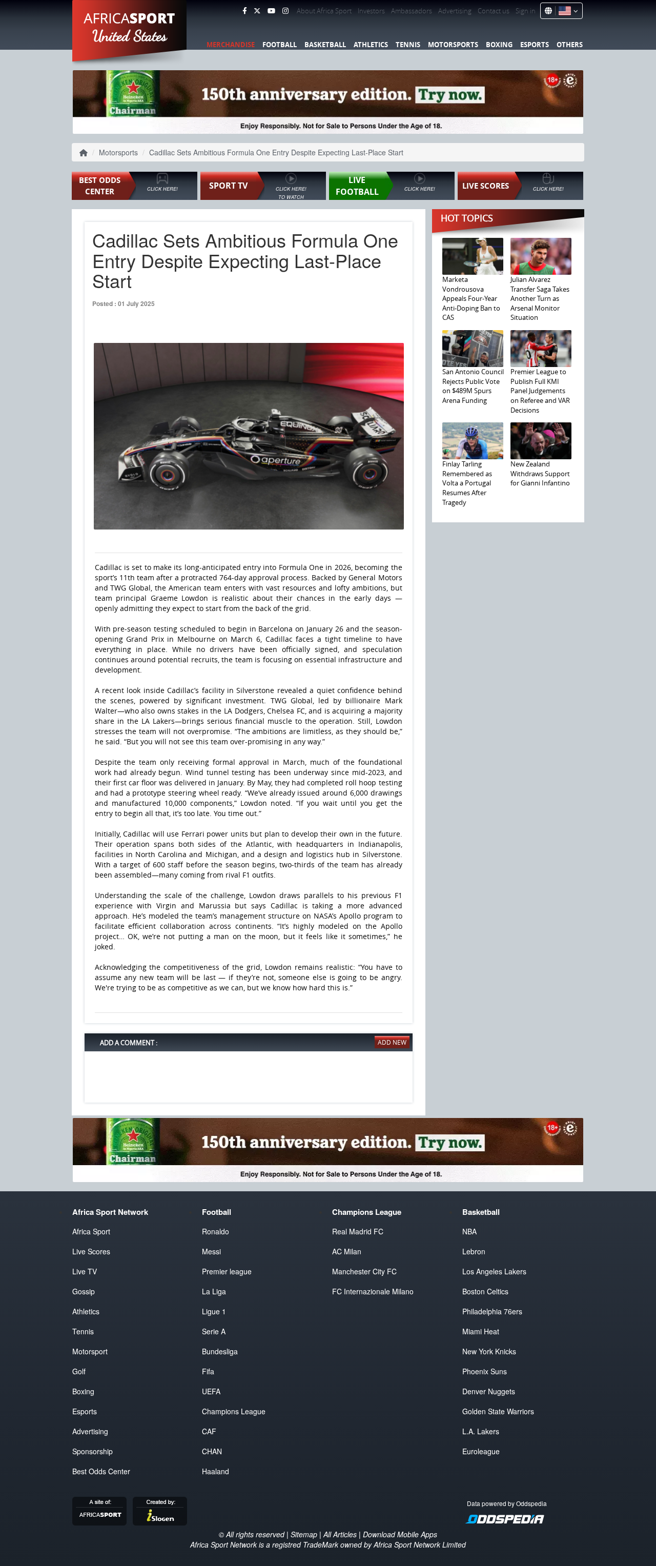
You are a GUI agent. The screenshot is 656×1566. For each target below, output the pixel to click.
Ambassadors (411, 10)
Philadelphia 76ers (492, 1311)
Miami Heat (480, 1331)
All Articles (340, 1534)
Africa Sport (91, 1231)
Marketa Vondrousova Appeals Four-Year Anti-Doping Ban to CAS (471, 298)
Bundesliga (220, 1351)
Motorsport (90, 1351)
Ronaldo (215, 1231)
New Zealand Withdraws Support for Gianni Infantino (540, 473)
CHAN (212, 1451)
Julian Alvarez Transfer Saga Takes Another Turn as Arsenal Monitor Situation (539, 298)
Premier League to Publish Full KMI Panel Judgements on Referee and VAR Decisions (540, 390)
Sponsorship (92, 1451)
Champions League (233, 1411)
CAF (209, 1431)
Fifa (208, 1371)
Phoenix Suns (484, 1371)
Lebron (473, 1251)
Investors (371, 10)
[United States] (566, 10)
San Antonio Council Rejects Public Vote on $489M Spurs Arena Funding (473, 386)
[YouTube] (271, 11)
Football (279, 44)
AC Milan (346, 1251)
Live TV (84, 1271)
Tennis (408, 44)
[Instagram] (285, 11)
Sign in (526, 10)
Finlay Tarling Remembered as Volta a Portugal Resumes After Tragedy (467, 482)
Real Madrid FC (357, 1231)
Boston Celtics (485, 1291)
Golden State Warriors (498, 1411)
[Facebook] (244, 11)
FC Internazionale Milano (373, 1291)
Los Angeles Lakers (494, 1271)
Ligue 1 (214, 1311)
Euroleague (481, 1451)
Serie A (213, 1331)
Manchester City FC (364, 1271)
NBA (469, 1231)
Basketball (325, 44)
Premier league (227, 1271)
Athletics (371, 44)
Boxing (499, 44)
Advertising (454, 10)
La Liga (214, 1291)
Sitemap (304, 1534)
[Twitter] (257, 11)
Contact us (493, 10)
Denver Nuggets (488, 1391)
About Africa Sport (324, 10)
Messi (211, 1251)
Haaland (215, 1471)
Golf (79, 1371)
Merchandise (231, 44)
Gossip (83, 1291)
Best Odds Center (101, 1471)
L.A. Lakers (480, 1431)
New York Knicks (489, 1351)
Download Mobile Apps (400, 1534)
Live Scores (91, 1251)
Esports (534, 44)
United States (130, 36)
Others (570, 44)
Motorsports (453, 44)
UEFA (211, 1391)
